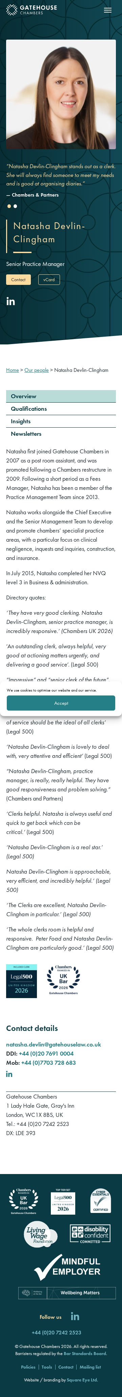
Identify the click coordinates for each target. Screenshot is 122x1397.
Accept (61, 703)
